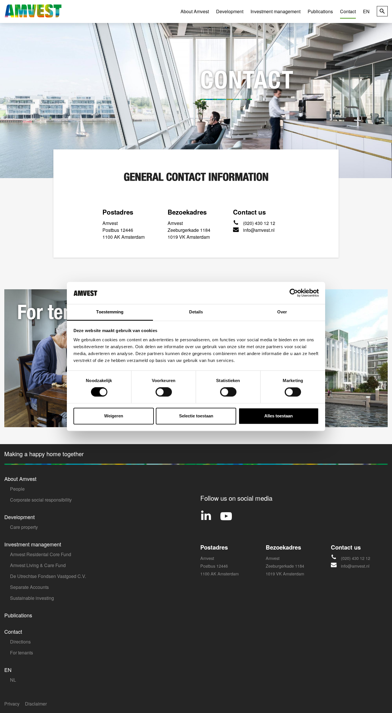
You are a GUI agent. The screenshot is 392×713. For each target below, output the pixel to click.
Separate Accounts (29, 587)
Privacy (12, 703)
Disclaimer (36, 703)
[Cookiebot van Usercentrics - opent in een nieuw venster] (294, 293)
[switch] (164, 392)
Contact (348, 11)
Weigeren (113, 415)
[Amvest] (33, 11)
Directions (20, 641)
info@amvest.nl (259, 230)
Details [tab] (196, 311)
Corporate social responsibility (41, 499)
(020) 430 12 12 (259, 223)
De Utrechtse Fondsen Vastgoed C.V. (48, 576)
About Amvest (195, 11)
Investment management (275, 11)
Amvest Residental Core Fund (40, 554)
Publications (320, 11)
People (17, 488)
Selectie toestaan (196, 415)
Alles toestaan (278, 415)
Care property (24, 527)
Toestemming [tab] (109, 311)
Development (229, 11)
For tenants (21, 652)
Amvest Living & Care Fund (38, 565)
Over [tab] (282, 311)
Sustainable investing (32, 598)
